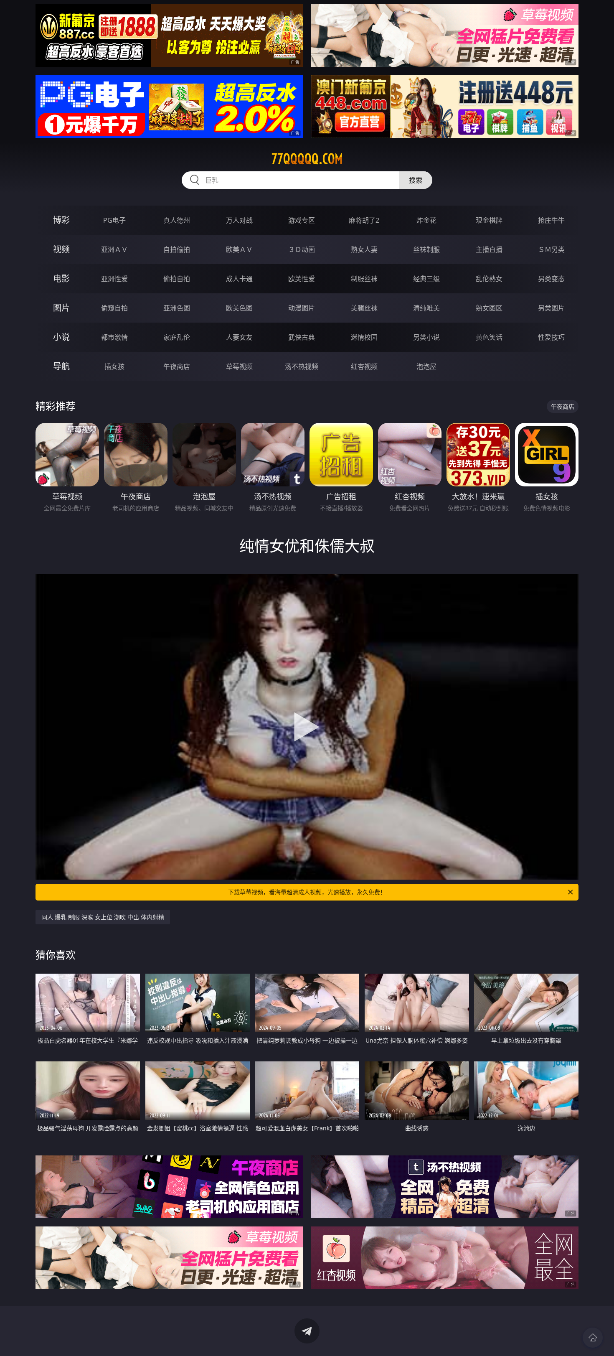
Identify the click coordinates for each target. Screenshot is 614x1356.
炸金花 (426, 220)
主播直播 (489, 249)
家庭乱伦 (176, 337)
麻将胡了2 (364, 220)
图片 (61, 307)
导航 (61, 366)
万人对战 (239, 220)
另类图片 (551, 308)
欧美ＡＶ (239, 249)
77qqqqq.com (307, 158)
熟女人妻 (364, 249)
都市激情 (114, 337)
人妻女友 (239, 337)
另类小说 (426, 337)
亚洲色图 (176, 308)
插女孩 (114, 366)
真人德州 (176, 220)
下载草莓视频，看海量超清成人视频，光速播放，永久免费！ (307, 892)
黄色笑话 (489, 337)
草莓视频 (239, 366)
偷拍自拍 (176, 278)
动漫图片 (301, 308)
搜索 (415, 180)
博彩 (61, 220)
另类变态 (551, 278)
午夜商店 (176, 366)
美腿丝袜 (364, 308)
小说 (61, 337)
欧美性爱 (301, 278)
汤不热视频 (301, 366)
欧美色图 (239, 308)
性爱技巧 (551, 337)
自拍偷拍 (176, 249)
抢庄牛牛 (551, 220)
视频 (61, 249)
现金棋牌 (489, 220)
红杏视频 (364, 366)
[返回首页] (593, 1338)
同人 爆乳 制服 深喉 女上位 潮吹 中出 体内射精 (102, 917)
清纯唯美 (426, 308)
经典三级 (426, 278)
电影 (61, 278)
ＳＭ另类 (551, 249)
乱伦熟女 (489, 278)
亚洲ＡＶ (114, 249)
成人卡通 (239, 278)
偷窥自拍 (114, 308)
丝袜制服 (426, 249)
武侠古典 (301, 337)
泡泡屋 (426, 366)
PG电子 (114, 220)
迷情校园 (364, 337)
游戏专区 (301, 220)
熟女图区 (489, 308)
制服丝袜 (364, 278)
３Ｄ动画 (301, 249)
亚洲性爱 (114, 278)
